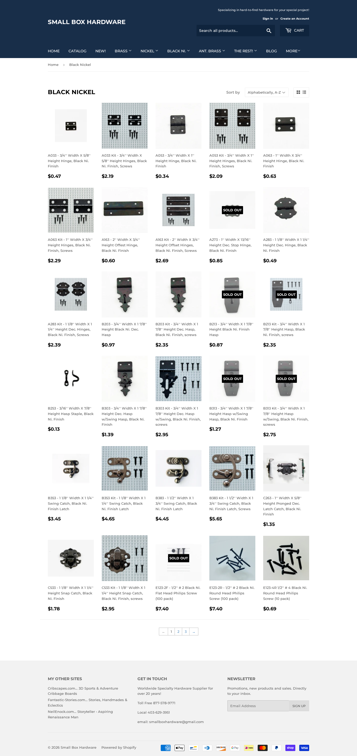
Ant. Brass (210, 51)
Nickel (148, 51)
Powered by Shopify (118, 747)
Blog (271, 51)
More (291, 51)
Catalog (77, 51)
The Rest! (244, 51)
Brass (122, 51)
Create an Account (294, 18)
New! (100, 51)
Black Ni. (177, 51)
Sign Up (299, 706)
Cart (298, 30)
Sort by (233, 92)
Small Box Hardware (86, 22)
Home (54, 51)
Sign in (268, 18)
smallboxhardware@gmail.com (176, 722)
